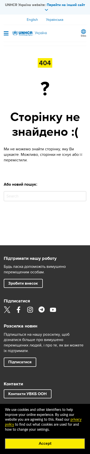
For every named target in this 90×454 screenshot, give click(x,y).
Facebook (18, 309)
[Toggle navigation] (6, 34)
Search (81, 196)
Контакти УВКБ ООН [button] (27, 394)
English (32, 19)
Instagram (30, 309)
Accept (45, 443)
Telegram (41, 309)
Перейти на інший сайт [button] (66, 4)
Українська (54, 19)
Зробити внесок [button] (23, 283)
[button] (20, 362)
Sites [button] (83, 35)
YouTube (53, 309)
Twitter (7, 309)
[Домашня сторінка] (29, 33)
